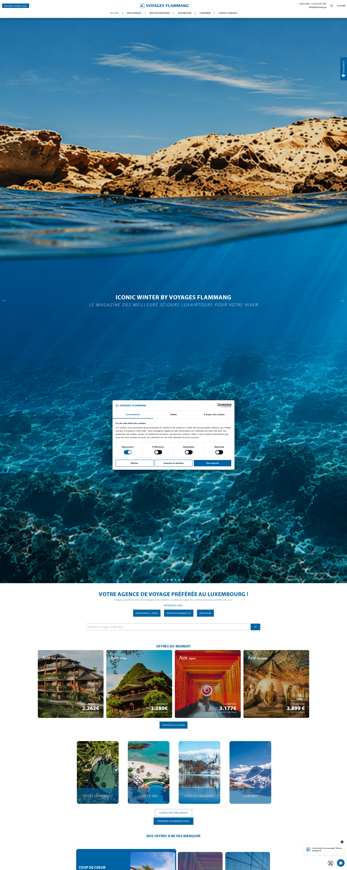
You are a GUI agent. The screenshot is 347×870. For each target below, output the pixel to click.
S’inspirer (205, 13)
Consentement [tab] (133, 414)
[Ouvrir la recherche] (332, 6)
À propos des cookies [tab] (214, 414)
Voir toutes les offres (173, 725)
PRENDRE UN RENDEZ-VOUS (173, 821)
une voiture (205, 613)
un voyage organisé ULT (178, 613)
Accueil (114, 13)
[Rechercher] (255, 627)
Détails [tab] (173, 414)
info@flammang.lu (317, 7)
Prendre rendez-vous (15, 5)
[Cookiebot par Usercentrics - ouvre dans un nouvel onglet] (220, 405)
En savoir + (70, 701)
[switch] (158, 452)
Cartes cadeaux (228, 13)
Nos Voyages (134, 13)
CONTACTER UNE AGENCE (173, 812)
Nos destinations (160, 13)
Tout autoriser (212, 463)
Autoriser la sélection (173, 463)
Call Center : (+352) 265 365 (312, 3)
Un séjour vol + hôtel (147, 613)
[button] (164, 579)
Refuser (134, 463)
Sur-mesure (184, 13)
